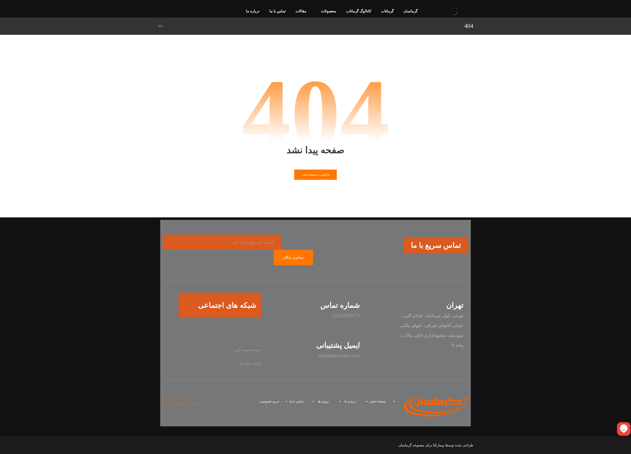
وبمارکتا (438, 445)
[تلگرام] (169, 11)
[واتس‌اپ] (177, 11)
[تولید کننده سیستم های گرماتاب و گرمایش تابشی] (454, 11)
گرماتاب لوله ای (250, 363)
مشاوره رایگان (293, 257)
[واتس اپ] (235, 331)
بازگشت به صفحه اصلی (315, 174)
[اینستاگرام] (161, 11)
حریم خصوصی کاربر (247, 350)
